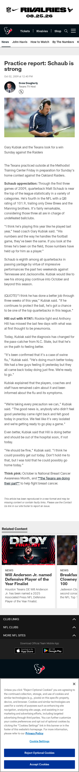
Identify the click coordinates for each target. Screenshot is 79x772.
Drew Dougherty (28, 83)
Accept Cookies (39, 764)
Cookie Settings (39, 741)
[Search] (66, 31)
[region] (39, 725)
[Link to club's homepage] (8, 29)
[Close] (74, 683)
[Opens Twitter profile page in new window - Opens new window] (21, 91)
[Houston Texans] (39, 669)
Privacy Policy (34, 733)
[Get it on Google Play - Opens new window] (52, 653)
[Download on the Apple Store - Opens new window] (25, 651)
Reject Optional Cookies (40, 752)
